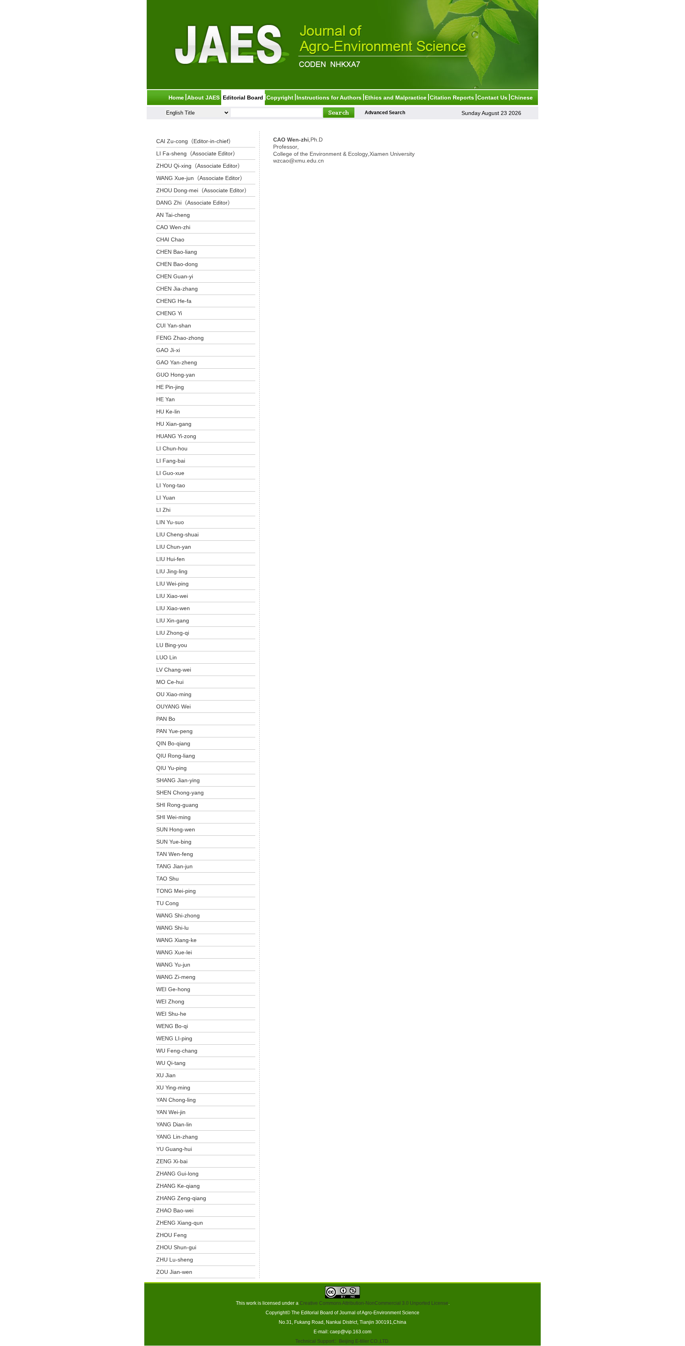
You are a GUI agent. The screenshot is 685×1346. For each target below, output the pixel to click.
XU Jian (166, 1075)
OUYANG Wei (173, 706)
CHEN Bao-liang (176, 252)
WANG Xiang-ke (176, 940)
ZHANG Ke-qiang (178, 1186)
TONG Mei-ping (176, 891)
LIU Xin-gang (172, 620)
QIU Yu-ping (171, 768)
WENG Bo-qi (172, 1026)
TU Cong (167, 903)
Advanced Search (385, 112)
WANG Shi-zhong (178, 915)
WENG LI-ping (174, 1038)
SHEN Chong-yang (180, 792)
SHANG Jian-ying (178, 780)
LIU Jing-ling (172, 571)
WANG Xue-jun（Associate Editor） (200, 178)
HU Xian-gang (173, 424)
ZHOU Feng (171, 1235)
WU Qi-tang (171, 1063)
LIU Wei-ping (172, 583)
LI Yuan (165, 497)
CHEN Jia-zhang (177, 288)
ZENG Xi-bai (172, 1161)
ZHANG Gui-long (177, 1173)
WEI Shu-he (171, 1014)
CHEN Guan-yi (174, 276)
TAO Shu (167, 878)
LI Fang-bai (170, 461)
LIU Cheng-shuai (177, 534)
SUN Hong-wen (175, 829)
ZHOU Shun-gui (176, 1247)
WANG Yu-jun (173, 964)
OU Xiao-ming (173, 694)
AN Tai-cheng (173, 215)
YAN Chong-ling (176, 1100)
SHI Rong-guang (177, 805)
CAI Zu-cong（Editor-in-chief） (195, 141)
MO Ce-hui (170, 682)
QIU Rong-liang (175, 755)
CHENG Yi (169, 313)
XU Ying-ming (173, 1087)
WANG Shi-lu (172, 928)
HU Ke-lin (168, 411)
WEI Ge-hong (173, 989)
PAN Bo (165, 719)
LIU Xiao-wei (172, 596)
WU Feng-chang (176, 1050)
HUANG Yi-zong (176, 436)
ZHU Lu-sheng (174, 1259)
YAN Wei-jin (171, 1112)
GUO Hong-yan (175, 374)
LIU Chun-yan (173, 547)
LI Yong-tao (170, 485)
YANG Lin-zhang (177, 1136)
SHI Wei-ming (173, 817)
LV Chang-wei (173, 669)
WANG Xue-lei (174, 952)
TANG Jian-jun (174, 866)
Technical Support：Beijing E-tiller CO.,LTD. (342, 1341)
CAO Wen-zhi (173, 227)
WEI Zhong (170, 1001)
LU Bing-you (171, 645)
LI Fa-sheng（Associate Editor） (197, 153)
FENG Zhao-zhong (180, 338)
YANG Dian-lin (174, 1124)
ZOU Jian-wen (174, 1272)
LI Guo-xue (170, 473)
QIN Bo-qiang (173, 743)
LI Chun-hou (172, 448)
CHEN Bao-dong (177, 264)
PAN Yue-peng (174, 731)
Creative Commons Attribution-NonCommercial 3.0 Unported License (374, 1303)
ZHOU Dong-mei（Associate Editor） (203, 190)
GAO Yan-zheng (176, 362)
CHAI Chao (170, 239)
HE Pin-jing (170, 387)
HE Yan (165, 399)
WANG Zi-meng (175, 977)
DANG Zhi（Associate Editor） (194, 202)
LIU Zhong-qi (172, 633)
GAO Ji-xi (168, 350)
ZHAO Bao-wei (174, 1210)
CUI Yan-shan (173, 325)
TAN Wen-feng (174, 854)
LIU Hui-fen (170, 559)
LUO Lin (166, 657)
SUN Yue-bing (173, 842)
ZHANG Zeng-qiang (181, 1198)
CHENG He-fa (173, 301)
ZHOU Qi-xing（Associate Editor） (199, 166)
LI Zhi (163, 510)
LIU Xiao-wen (173, 608)
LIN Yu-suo (170, 522)
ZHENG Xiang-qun (179, 1223)
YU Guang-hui (174, 1149)
